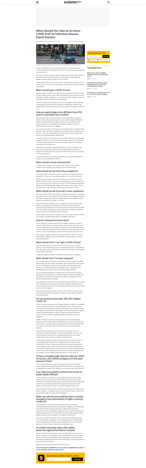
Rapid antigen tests (42, 118)
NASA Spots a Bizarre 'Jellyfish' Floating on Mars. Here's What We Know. (97, 74)
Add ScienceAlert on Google (77, 41)
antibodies (65, 340)
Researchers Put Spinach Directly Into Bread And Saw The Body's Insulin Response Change (97, 84)
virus (68, 122)
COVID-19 (65, 68)
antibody (47, 407)
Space (88, 78)
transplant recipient (49, 418)
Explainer (39, 41)
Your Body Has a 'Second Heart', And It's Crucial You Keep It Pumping (98, 93)
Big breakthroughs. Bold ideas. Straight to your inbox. (62, 456)
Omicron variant (41, 314)
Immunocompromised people (45, 331)
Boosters (39, 433)
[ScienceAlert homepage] (73, 2)
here (68, 444)
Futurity (61, 448)
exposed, (48, 261)
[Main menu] (37, 2)
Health (89, 88)
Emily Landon (44, 75)
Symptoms (80, 95)
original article (58, 450)
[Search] (108, 2)
